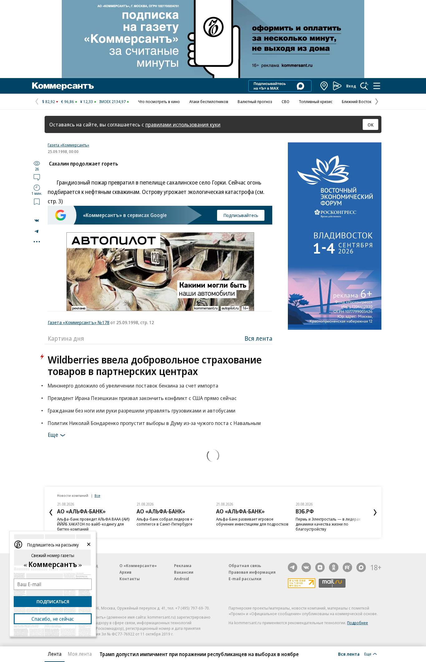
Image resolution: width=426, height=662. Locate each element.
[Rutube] (347, 567)
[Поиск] (364, 86)
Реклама (182, 565)
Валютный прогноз (255, 101)
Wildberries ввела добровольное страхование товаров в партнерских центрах (155, 365)
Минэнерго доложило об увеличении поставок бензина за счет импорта (133, 385)
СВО (285, 101)
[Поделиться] (37, 220)
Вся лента (258, 338)
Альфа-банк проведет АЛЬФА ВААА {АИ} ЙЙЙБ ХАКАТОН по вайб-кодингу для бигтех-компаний (93, 524)
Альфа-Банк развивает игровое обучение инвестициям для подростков (252, 521)
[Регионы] (324, 86)
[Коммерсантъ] (63, 86)
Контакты (129, 578)
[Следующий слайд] (375, 512)
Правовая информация (252, 572)
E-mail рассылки (245, 578)
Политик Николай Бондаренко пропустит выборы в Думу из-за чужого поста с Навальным (154, 423)
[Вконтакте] (306, 567)
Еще (53, 434)
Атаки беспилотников (208, 101)
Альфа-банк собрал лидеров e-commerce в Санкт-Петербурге (165, 521)
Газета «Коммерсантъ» (68, 145)
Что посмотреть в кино (159, 101)
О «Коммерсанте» (138, 565)
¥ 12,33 (86, 101)
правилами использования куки (182, 124)
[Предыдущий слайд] (51, 512)
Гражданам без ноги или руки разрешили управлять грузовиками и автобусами (141, 410)
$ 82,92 (48, 101)
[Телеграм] (292, 567)
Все (97, 495)
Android (181, 578)
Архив (125, 572)
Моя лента (80, 653)
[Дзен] (320, 567)
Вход (351, 86)
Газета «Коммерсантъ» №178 (78, 322)
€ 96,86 (67, 101)
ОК (371, 124)
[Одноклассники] (333, 567)
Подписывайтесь (240, 215)
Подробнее (357, 622)
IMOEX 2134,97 (112, 101)
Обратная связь (245, 565)
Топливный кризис (315, 101)
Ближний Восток (356, 101)
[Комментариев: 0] (37, 177)
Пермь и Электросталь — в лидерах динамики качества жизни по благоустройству (328, 524)
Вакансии (183, 572)
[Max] (361, 567)
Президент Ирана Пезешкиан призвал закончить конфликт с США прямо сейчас (142, 398)
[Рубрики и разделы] (376, 86)
